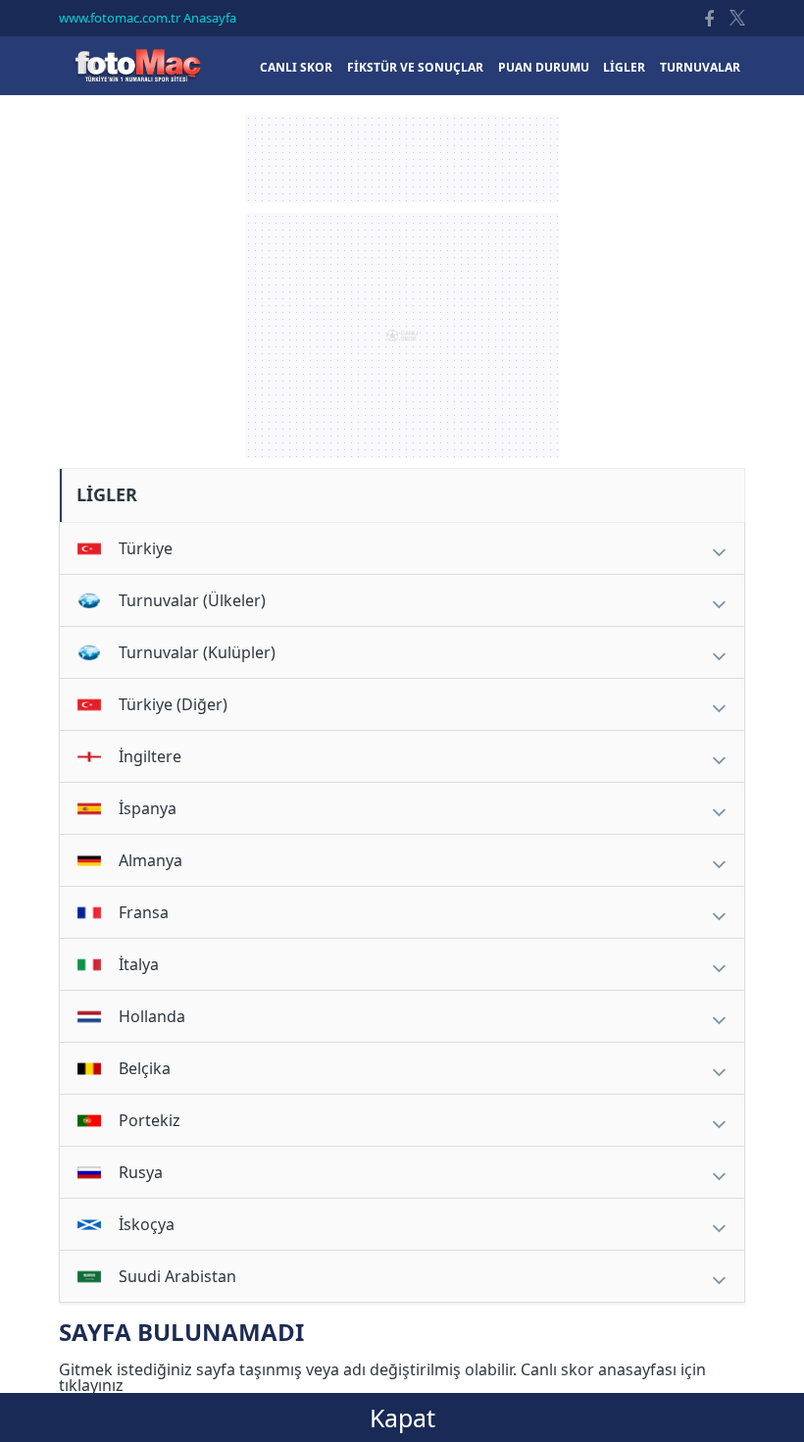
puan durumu (543, 67)
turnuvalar (700, 67)
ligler (624, 67)
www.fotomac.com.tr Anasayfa (147, 17)
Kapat (402, 1417)
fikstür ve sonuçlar (415, 67)
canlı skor (296, 67)
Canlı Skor (137, 65)
